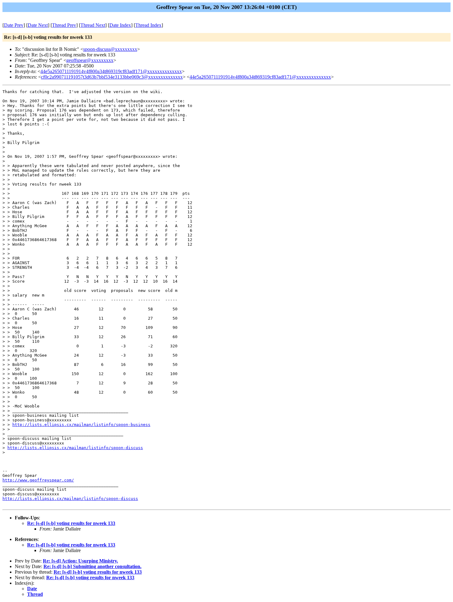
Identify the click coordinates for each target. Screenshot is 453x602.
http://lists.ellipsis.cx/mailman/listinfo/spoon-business (81, 424)
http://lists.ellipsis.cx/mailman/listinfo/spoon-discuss (75, 447)
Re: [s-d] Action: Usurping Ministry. (80, 560)
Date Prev (13, 25)
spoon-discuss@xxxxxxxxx (110, 49)
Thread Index (148, 25)
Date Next (38, 25)
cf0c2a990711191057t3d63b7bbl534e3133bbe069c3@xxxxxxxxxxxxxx (112, 77)
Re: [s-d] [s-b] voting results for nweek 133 (71, 523)
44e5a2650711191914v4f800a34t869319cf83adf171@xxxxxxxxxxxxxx (111, 71)
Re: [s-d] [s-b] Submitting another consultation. (92, 566)
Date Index (120, 25)
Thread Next (92, 25)
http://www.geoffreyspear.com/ (38, 480)
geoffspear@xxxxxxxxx (89, 60)
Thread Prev (64, 25)
